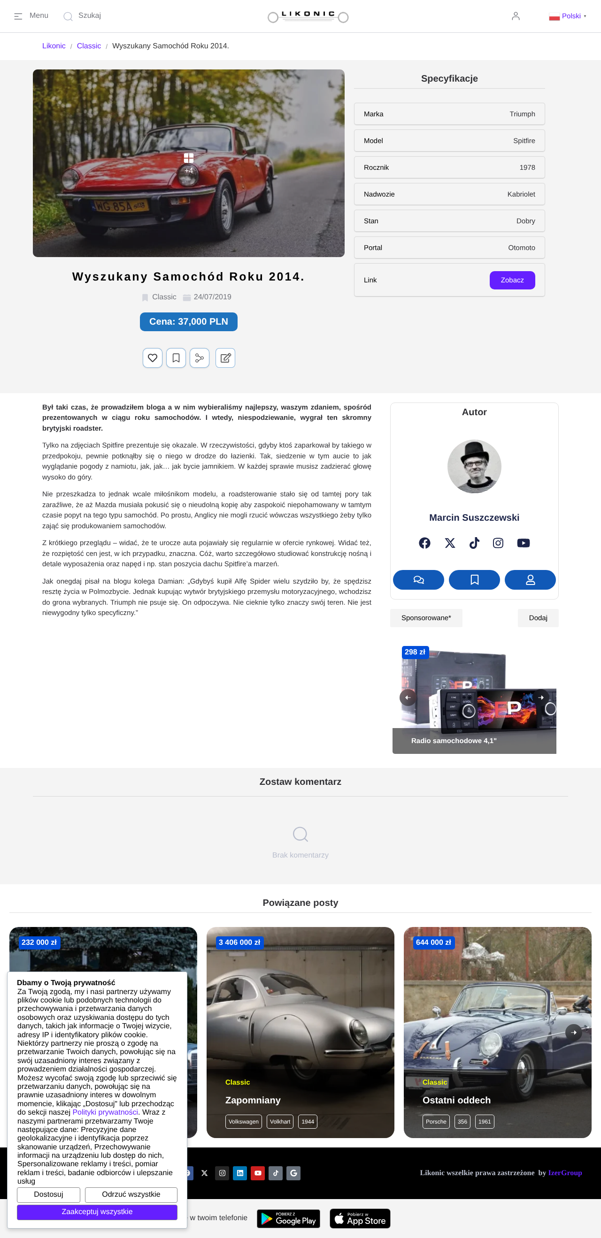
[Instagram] (498, 543)
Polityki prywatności (105, 1112)
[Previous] (408, 697)
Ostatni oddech (457, 1100)
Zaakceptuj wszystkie (97, 1212)
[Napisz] (418, 580)
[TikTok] (475, 543)
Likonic (54, 46)
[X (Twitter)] (450, 543)
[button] (569, 16)
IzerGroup (565, 1173)
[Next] (540, 697)
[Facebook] (425, 543)
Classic (89, 46)
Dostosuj (48, 1195)
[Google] (293, 1173)
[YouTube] (523, 543)
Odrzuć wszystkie (131, 1195)
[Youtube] (258, 1173)
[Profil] (530, 580)
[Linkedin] (240, 1173)
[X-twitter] (204, 1173)
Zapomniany (253, 1100)
